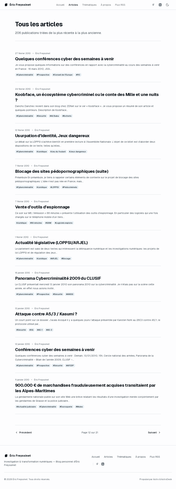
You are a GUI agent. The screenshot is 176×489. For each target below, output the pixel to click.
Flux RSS (120, 4)
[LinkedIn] (160, 5)
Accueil (60, 4)
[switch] (167, 5)
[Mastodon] (153, 5)
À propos (106, 4)
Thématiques (89, 4)
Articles (73, 4)
